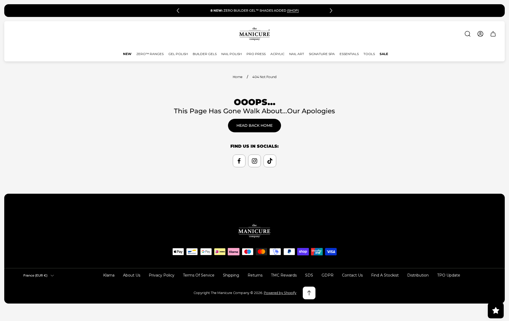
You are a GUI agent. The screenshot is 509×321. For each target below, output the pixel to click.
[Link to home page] (254, 230)
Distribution (418, 275)
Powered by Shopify (280, 293)
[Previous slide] (178, 10)
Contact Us (352, 275)
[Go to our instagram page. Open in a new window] (254, 161)
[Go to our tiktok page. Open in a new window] (270, 161)
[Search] (467, 34)
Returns (255, 275)
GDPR (328, 275)
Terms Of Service (198, 275)
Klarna (109, 275)
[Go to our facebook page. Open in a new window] (239, 161)
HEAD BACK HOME (254, 125)
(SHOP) (293, 9)
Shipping (231, 275)
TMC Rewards (284, 275)
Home (238, 77)
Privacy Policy (161, 275)
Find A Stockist (385, 275)
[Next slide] (331, 10)
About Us (131, 275)
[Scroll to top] (309, 293)
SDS (309, 275)
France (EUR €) (35, 275)
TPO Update (448, 275)
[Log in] (480, 34)
